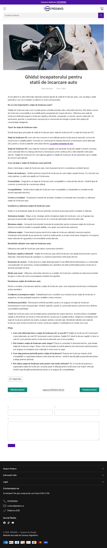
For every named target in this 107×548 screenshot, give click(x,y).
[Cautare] (101, 15)
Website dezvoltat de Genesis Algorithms (20, 535)
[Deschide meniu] (4, 8)
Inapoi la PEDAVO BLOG (53, 390)
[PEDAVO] (53, 8)
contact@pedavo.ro (15, 506)
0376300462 (12, 501)
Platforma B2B (13, 510)
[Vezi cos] (101, 8)
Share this (16, 379)
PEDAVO (13, 532)
